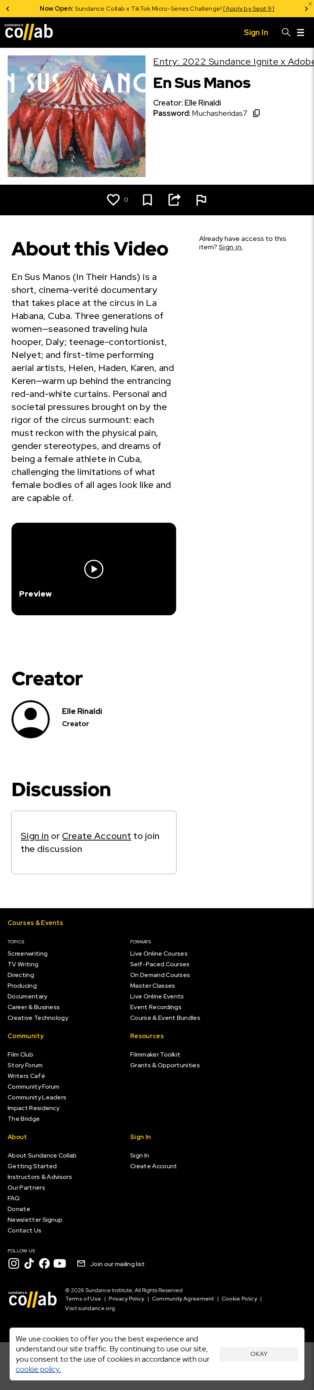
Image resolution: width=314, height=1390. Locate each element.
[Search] (286, 32)
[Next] (306, 8)
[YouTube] (60, 1263)
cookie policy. (38, 1369)
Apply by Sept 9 (249, 9)
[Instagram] (14, 1263)
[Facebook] (44, 1263)
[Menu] (300, 32)
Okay (259, 1354)
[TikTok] (29, 1263)
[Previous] (7, 8)
